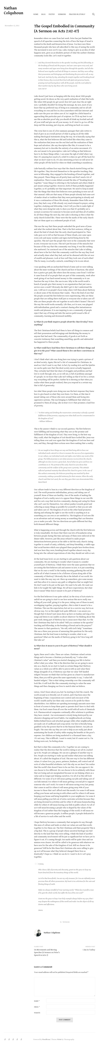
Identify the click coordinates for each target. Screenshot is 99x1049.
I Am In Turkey (89, 950)
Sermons (62, 14)
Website (37, 1013)
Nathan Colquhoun (13, 10)
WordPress (46, 1039)
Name (37, 1001)
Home (35, 14)
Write (59, 1039)
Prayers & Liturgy (77, 14)
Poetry (52, 14)
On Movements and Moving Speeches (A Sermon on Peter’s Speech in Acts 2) (47, 952)
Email (37, 1007)
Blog (43, 14)
